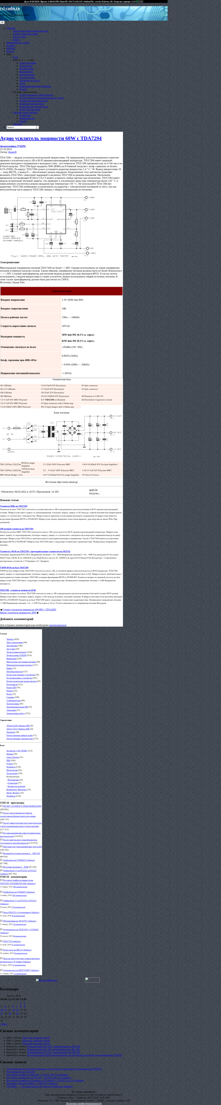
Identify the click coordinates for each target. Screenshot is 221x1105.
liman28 (12, 152)
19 (9, 1013)
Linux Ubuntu (12, 757)
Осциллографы (27, 63)
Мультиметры (27, 74)
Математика (13, 780)
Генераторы (25, 66)
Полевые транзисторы (31, 103)
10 (1, 1009)
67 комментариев (18, 945)
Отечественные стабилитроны (36, 95)
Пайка (9, 668)
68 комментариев (19, 936)
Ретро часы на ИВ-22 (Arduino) (17, 950)
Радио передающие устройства (20, 675)
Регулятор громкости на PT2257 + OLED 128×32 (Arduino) (38, 1077)
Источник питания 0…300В (15, 867)
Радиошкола (11, 684)
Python (9, 763)
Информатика (27, 118)
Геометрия (25, 115)
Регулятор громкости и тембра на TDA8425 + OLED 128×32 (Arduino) (45, 1080)
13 (13, 1009)
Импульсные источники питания (21, 662)
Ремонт (9, 691)
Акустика (10, 649)
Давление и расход (29, 80)
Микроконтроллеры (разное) (19, 665)
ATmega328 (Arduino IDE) (18, 725)
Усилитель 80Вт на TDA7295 (13, 506)
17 (1, 1013)
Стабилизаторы (13, 700)
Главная (10, 28)
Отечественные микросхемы (19, 735)
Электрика (11, 710)
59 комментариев (20, 953)
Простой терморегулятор (36, 1037)
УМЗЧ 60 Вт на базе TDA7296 (14, 567)
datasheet (17, 124)
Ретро (9, 694)
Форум (10, 51)
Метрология (12, 770)
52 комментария (20, 974)
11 (6, 1009)
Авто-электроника (14, 642)
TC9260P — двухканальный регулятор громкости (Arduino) (39, 1086)
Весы (22, 83)
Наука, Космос (13, 793)
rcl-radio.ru (10, 8)
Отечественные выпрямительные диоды (41, 98)
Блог (15, 57)
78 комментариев (19, 924)
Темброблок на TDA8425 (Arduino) (19, 860)
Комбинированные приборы (35, 86)
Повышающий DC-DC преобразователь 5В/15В (53, 1046)
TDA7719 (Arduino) (12, 941)
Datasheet (10, 732)
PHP (8, 760)
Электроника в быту (15, 713)
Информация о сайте (17, 42)
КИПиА (11, 48)
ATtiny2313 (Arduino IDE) (18, 729)
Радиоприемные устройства (19, 678)
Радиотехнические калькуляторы (21, 681)
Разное (23, 89)
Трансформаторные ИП (17, 707)
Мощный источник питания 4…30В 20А (21, 853)
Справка (10, 697)
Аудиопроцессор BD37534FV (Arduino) (21, 970)
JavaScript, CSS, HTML (16, 750)
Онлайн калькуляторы (25, 112)
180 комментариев (20, 887)
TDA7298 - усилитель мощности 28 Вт (18, 590)
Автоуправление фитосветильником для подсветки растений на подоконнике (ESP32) (74, 1055)
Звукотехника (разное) (16, 652)
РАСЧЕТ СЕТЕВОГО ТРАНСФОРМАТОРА (22, 806)
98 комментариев (18, 916)
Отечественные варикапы (33, 100)
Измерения (11, 658)
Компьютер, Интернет (16, 789)
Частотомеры (26, 68)
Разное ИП (11, 687)
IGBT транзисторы (29, 109)
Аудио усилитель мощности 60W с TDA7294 (51, 138)
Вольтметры (26, 71)
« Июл (3, 1024)
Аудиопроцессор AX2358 (20, 1071)
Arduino (10, 45)
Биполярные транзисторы (33, 106)
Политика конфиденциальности (30, 31)
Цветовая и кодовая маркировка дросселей (22, 846)
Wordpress (11, 767)
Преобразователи (14, 671)
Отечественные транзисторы (19, 738)
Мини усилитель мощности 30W (18, 612)
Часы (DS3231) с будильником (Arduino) (21, 912)
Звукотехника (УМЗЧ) (13, 146)
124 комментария (18, 907)
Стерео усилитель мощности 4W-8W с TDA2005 (29, 609)
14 (17, 1009)
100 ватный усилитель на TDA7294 (16, 529)
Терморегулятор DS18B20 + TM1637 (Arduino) (32, 1083)
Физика (9, 754)
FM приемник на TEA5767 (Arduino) (19, 921)
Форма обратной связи (25, 33)
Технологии (11, 773)
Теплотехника (27, 77)
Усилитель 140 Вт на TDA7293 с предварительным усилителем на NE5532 (35, 551)
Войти (16, 39)
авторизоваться (57, 625)
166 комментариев (19, 895)
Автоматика (11, 645)
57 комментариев (19, 965)
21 (17, 1013)
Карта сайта (19, 36)
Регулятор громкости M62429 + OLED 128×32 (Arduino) (37, 1074)
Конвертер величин (16, 786)
